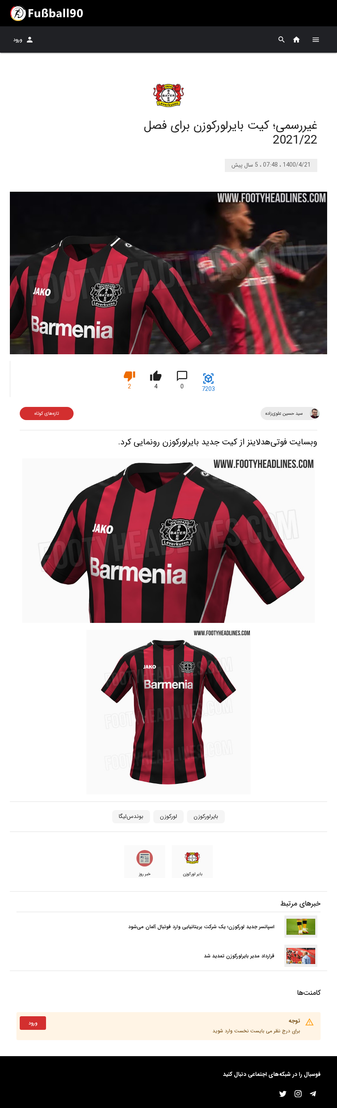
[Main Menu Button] (315, 39)
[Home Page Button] (296, 39)
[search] (281, 39)
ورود (17, 40)
